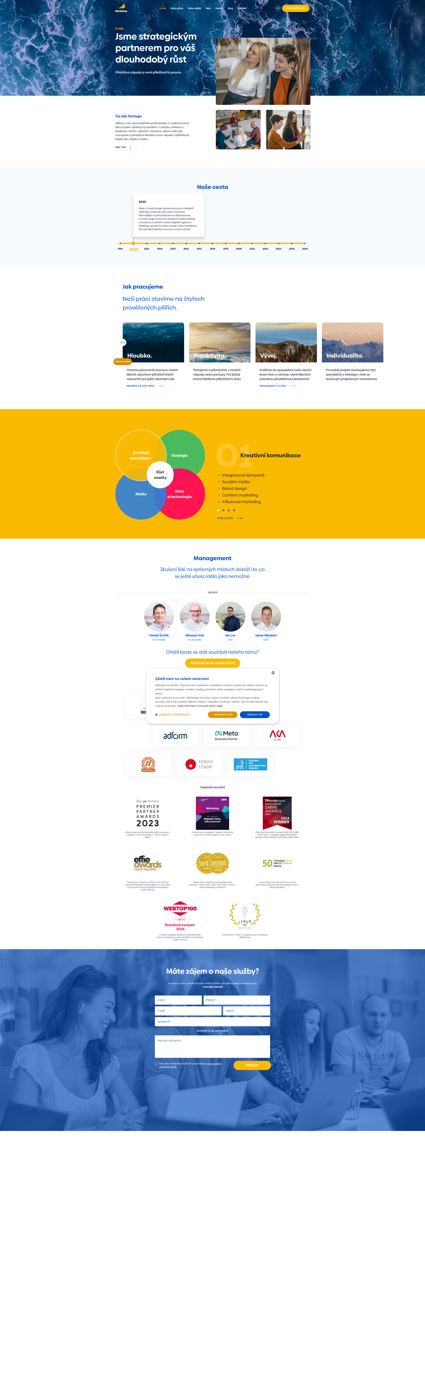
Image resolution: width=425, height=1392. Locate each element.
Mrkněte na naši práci (141, 385)
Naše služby (194, 8)
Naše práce (177, 8)
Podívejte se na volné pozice (212, 663)
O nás (163, 8)
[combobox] (273, 672)
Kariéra (219, 8)
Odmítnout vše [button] (223, 714)
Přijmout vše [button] (255, 714)
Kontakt (242, 8)
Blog (230, 8)
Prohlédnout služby (273, 385)
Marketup (121, 8)
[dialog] (212, 696)
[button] (172, 714)
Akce (208, 8)
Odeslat (252, 1065)
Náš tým (120, 147)
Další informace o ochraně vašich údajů (200, 705)
